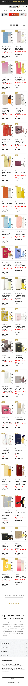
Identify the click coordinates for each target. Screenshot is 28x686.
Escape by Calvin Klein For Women (6, 482)
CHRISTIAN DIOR (21, 10)
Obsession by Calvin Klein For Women (6, 112)
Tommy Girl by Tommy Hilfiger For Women (7, 452)
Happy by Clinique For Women (7, 204)
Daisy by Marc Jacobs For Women (20, 358)
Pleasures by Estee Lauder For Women (20, 233)
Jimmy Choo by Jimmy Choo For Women (19, 143)
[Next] (26, 11)
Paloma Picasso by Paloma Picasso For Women (20, 514)
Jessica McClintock (7, 511)
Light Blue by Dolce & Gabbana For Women (7, 49)
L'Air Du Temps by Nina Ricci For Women (6, 327)
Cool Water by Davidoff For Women (6, 234)
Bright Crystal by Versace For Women (6, 81)
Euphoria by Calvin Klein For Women (20, 173)
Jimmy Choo (18, 139)
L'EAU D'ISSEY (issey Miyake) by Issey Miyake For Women (7, 390)
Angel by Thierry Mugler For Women (20, 264)
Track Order (15, 3)
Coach (17, 386)
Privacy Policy (5, 671)
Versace (4, 77)
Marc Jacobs (18, 355)
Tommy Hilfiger (6, 449)
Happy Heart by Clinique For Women (20, 576)
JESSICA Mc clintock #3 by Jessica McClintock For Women (7, 515)
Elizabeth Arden (6, 139)
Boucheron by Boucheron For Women (19, 452)
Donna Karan (18, 417)
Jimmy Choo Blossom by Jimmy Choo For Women (7, 421)
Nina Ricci (4, 324)
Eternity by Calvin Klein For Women (19, 48)
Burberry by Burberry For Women (18, 546)
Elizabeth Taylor (6, 171)
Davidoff (4, 231)
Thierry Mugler (19, 262)
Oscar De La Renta (6, 293)
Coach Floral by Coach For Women (20, 389)
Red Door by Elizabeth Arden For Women (7, 143)
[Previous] (1, 11)
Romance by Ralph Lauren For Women (20, 326)
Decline (13, 678)
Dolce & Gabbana (6, 46)
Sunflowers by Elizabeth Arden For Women (7, 577)
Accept (13, 675)
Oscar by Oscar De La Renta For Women (7, 296)
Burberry (5, 10)
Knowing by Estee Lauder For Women (20, 295)
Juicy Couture (5, 262)
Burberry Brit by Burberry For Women (6, 359)
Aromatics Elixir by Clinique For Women (20, 204)
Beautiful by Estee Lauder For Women (20, 80)
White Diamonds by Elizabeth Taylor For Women (7, 174)
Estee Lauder (18, 77)
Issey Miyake (5, 386)
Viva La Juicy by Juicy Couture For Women (6, 265)
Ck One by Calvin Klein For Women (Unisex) (19, 112)
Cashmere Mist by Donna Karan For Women (20, 421)
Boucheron (18, 449)
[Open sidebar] (2, 345)
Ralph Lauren (18, 324)
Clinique (4, 202)
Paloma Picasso (19, 511)
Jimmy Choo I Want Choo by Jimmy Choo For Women (20, 483)
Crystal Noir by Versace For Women (6, 546)
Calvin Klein (12, 10)
